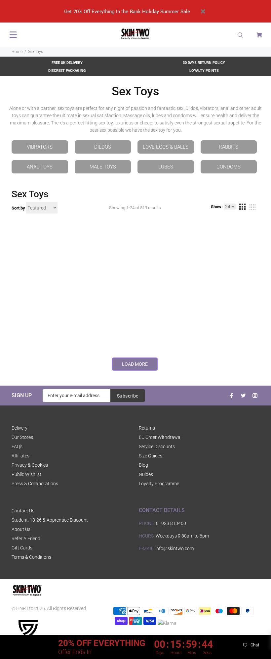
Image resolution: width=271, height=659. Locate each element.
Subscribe (127, 396)
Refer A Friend (26, 538)
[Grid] (242, 208)
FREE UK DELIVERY (67, 63)
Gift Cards (22, 547)
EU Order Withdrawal (160, 437)
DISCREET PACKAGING (67, 71)
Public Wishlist (26, 474)
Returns (147, 428)
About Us (21, 529)
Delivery (19, 428)
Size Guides (150, 455)
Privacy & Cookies (30, 465)
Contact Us (23, 510)
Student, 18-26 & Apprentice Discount (50, 520)
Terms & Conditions (31, 557)
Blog (143, 465)
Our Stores (22, 437)
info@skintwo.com (174, 548)
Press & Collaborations (35, 483)
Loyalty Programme (159, 483)
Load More (135, 364)
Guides (146, 474)
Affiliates (20, 455)
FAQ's (17, 446)
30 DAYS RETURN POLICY (204, 63)
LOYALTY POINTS (204, 71)
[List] (252, 208)
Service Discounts (157, 446)
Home (17, 51)
